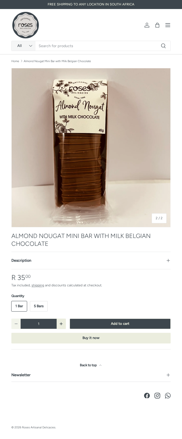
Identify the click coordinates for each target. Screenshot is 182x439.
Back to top (88, 365)
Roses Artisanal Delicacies (38, 427)
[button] (157, 25)
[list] (91, 147)
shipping (38, 285)
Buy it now (91, 338)
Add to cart (120, 323)
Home (15, 61)
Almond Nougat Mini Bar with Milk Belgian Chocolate (57, 61)
